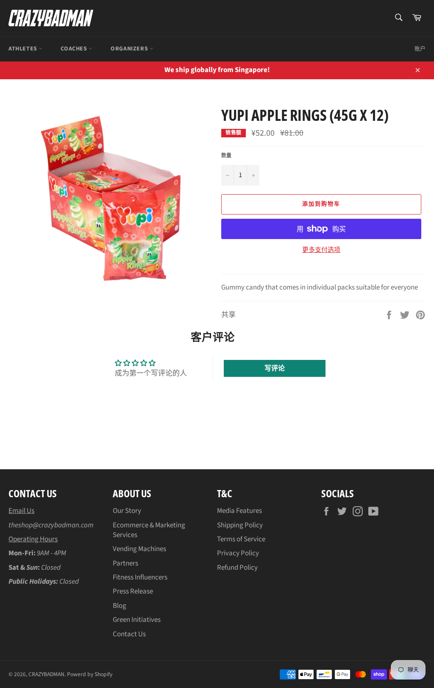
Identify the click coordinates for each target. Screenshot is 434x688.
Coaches (75, 49)
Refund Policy (237, 568)
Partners (125, 563)
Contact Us (129, 634)
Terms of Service (241, 539)
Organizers (130, 49)
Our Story (127, 511)
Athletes (23, 49)
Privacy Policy (238, 553)
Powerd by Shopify (89, 674)
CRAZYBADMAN (46, 674)
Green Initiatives (137, 620)
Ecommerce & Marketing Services (149, 530)
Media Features (239, 511)
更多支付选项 (321, 250)
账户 (420, 49)
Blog (119, 606)
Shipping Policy (240, 525)
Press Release (133, 591)
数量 (226, 156)
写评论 (274, 368)
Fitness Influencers (140, 577)
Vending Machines (139, 549)
